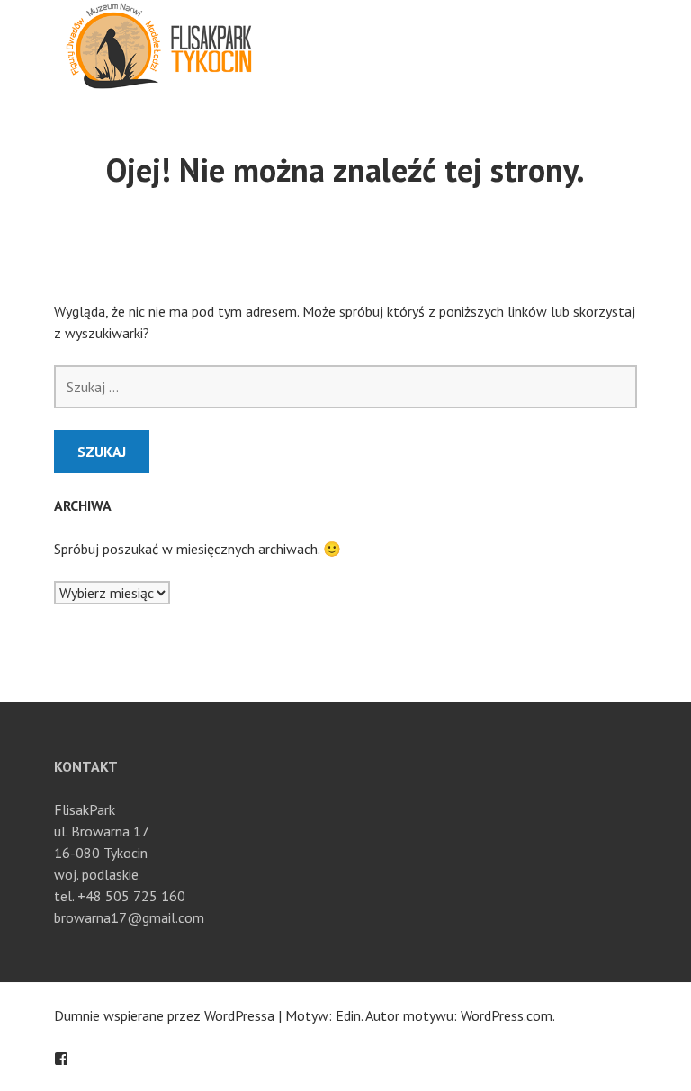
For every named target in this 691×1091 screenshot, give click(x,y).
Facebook (61, 1058)
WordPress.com (506, 1015)
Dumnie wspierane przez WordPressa (164, 1015)
